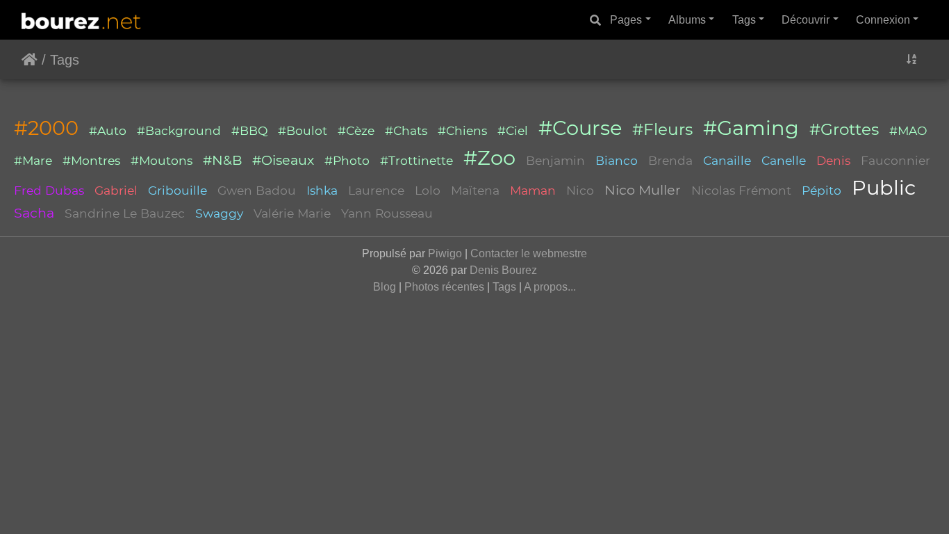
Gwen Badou (256, 190)
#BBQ (249, 130)
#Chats (406, 130)
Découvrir (806, 20)
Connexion (883, 20)
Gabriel (116, 190)
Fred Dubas (49, 190)
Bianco (616, 160)
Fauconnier (895, 160)
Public (884, 187)
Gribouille (177, 190)
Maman (533, 190)
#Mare (33, 160)
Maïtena (475, 190)
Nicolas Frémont (741, 190)
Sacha (34, 212)
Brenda (670, 160)
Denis (833, 160)
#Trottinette (416, 160)
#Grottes (844, 129)
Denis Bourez (503, 270)
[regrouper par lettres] (911, 59)
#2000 (46, 127)
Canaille (727, 160)
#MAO (908, 130)
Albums (687, 20)
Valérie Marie (292, 213)
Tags (744, 20)
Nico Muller (642, 189)
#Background (179, 130)
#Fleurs (662, 129)
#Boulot (302, 130)
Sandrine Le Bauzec (125, 213)
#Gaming (751, 127)
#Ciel (512, 130)
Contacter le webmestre (528, 253)
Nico (580, 190)
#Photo (347, 160)
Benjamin (555, 160)
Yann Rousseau (387, 213)
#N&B (222, 160)
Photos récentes (444, 287)
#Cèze (356, 130)
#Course (580, 127)
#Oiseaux (283, 160)
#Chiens (462, 130)
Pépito (821, 190)
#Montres (91, 160)
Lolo (427, 190)
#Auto (107, 130)
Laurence (376, 190)
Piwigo (445, 253)
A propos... (550, 287)
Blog (384, 287)
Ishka (322, 190)
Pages (626, 20)
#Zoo (489, 157)
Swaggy (219, 213)
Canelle (783, 160)
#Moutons (161, 160)
